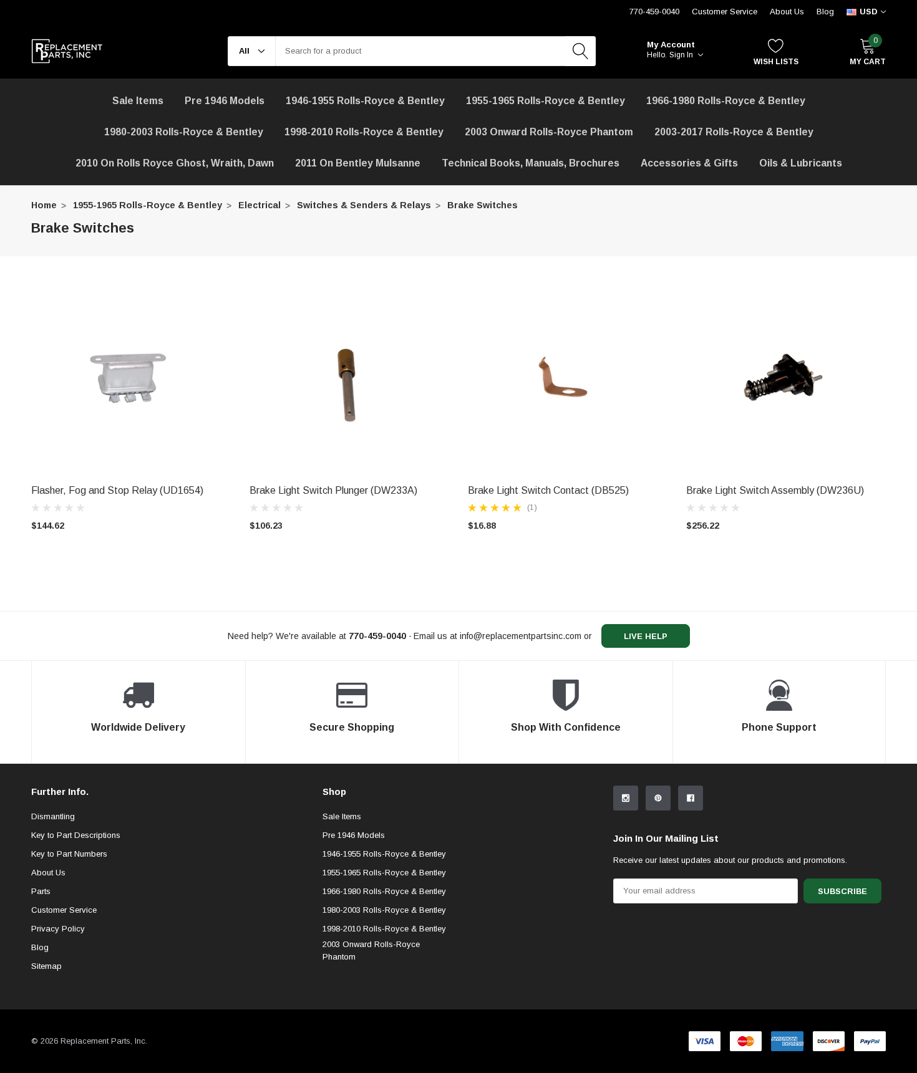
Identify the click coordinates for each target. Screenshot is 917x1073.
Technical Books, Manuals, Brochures (530, 163)
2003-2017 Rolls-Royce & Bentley (733, 132)
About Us (787, 11)
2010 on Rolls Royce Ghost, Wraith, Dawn (174, 163)
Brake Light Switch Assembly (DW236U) (775, 490)
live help (645, 636)
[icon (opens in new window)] (625, 798)
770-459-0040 (654, 11)
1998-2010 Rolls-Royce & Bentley (364, 132)
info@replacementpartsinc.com (520, 636)
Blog (825, 11)
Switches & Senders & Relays (364, 205)
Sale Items (342, 816)
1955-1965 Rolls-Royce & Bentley (545, 100)
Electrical (259, 205)
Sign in (682, 55)
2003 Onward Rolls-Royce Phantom (371, 950)
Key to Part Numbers (69, 854)
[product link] (131, 378)
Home (44, 205)
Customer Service (724, 11)
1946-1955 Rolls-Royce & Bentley (365, 100)
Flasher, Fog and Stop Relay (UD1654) (117, 490)
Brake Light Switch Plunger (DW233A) (333, 490)
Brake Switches (482, 205)
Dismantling (53, 816)
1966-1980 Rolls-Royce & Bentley (725, 100)
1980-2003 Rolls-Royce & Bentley (183, 132)
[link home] (67, 51)
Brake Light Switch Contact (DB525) (548, 490)
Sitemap (46, 966)
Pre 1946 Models (224, 100)
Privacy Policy (58, 928)
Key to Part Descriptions (75, 835)
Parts (41, 891)
